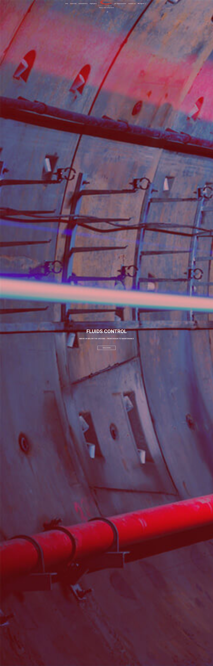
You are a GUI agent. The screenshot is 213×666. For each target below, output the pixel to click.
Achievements (83, 3)
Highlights (93, 3)
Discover (106, 348)
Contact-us (132, 3)
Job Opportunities (120, 3)
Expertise (73, 3)
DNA (66, 3)
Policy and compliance (106, 7)
